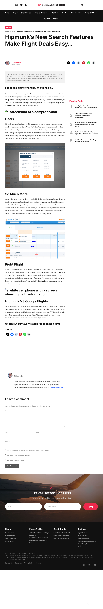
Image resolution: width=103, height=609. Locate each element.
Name (7, 432)
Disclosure (18, 563)
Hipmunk (36, 100)
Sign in (55, 19)
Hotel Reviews (82, 535)
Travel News (9, 541)
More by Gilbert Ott (57, 387)
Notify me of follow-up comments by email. (18, 455)
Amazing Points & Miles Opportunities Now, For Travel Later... (86, 106)
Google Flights (10, 306)
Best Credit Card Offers (62, 535)
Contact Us (8, 563)
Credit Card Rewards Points (38, 538)
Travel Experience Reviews (87, 541)
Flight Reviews (83, 533)
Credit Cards (26, 13)
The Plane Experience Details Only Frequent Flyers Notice (85, 140)
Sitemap (38, 563)
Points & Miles (90, 13)
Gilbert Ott (17, 62)
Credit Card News (11, 538)
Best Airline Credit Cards (62, 533)
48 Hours (55, 13)
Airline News (9, 533)
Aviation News (10, 535)
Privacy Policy (28, 563)
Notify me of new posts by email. (16, 460)
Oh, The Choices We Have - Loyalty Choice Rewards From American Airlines (86, 124)
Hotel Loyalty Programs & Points (38, 542)
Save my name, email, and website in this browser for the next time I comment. (28, 450)
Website (7, 441)
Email (38, 432)
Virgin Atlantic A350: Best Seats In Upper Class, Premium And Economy (86, 133)
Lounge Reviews (83, 538)
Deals (64, 13)
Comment (8, 411)
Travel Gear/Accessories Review (86, 545)
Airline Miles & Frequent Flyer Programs (39, 534)
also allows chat (57, 127)
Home (7, 31)
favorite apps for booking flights (41, 323)
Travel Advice (76, 13)
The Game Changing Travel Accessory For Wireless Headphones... (83, 115)
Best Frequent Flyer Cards (62, 538)
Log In (15, 13)
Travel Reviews (41, 13)
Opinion (47, 19)
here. (43, 76)
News (7, 13)
